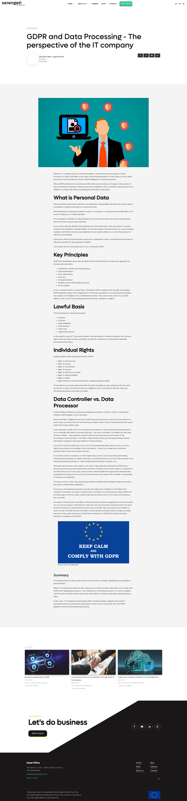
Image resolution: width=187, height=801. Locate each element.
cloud (124, 683)
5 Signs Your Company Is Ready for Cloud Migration (138, 677)
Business (34, 28)
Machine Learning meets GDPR (37, 677)
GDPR (32, 683)
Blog (104, 4)
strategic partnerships (83, 686)
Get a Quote (126, 3)
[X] (140, 55)
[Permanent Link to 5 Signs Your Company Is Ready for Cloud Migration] (140, 651)
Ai (29, 683)
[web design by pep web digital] (158, 779)
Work (70, 4)
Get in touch (38, 733)
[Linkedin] (157, 55)
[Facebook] (146, 55)
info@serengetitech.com (37, 774)
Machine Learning (41, 683)
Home (138, 762)
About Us (82, 4)
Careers (94, 4)
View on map (32, 778)
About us (139, 770)
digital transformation (135, 683)
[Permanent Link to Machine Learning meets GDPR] (47, 651)
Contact (113, 4)
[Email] (151, 55)
